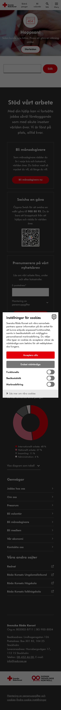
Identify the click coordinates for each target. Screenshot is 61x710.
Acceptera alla (30, 355)
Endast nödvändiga (30, 364)
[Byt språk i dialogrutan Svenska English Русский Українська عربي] (53, 317)
